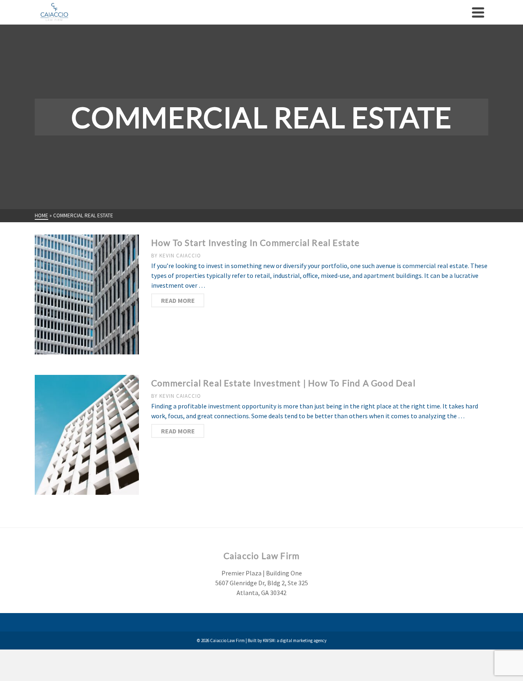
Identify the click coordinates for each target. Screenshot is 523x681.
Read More (178, 300)
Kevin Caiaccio (180, 255)
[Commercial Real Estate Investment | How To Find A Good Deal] (87, 434)
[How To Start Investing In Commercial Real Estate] (87, 293)
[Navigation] (478, 12)
